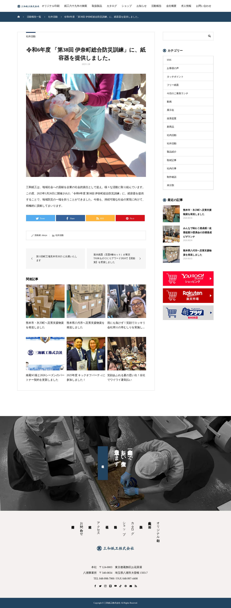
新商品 (170, 126)
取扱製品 (97, 6)
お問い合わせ (203, 6)
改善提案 (171, 118)
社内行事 (171, 168)
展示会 (170, 110)
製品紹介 (171, 152)
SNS (169, 60)
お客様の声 (173, 68)
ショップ (127, 6)
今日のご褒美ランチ (177, 93)
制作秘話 (171, 177)
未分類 (170, 185)
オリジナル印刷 (51, 6)
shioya (44, 235)
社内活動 (171, 135)
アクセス (98, 527)
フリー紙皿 (173, 85)
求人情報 (186, 6)
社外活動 (31, 36)
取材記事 (171, 160)
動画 (169, 101)
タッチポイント (175, 76)
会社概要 (171, 6)
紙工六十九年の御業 (75, 6)
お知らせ (141, 6)
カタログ (112, 6)
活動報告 (156, 6)
